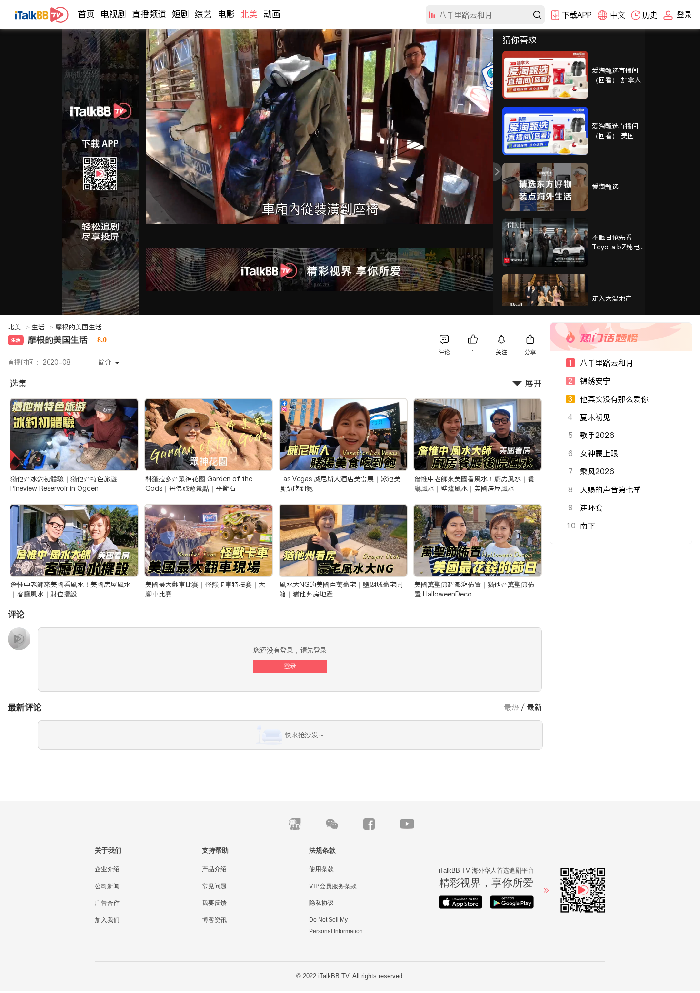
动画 (271, 14)
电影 (226, 14)
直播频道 (149, 14)
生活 (42, 327)
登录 (290, 666)
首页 (86, 14)
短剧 (180, 14)
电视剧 (113, 14)
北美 (249, 14)
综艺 (203, 14)
